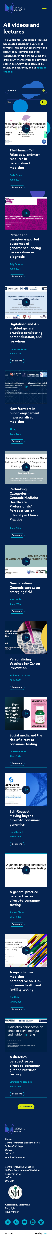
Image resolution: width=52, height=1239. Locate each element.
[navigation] (15, 8)
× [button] (44, 8)
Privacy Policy (12, 1212)
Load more (26, 1106)
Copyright (10, 1208)
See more (17, 187)
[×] (44, 8)
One (45, 1234)
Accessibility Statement (17, 1205)
